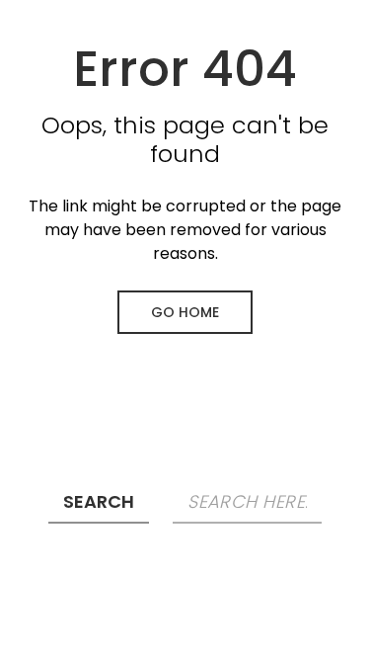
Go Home (185, 312)
